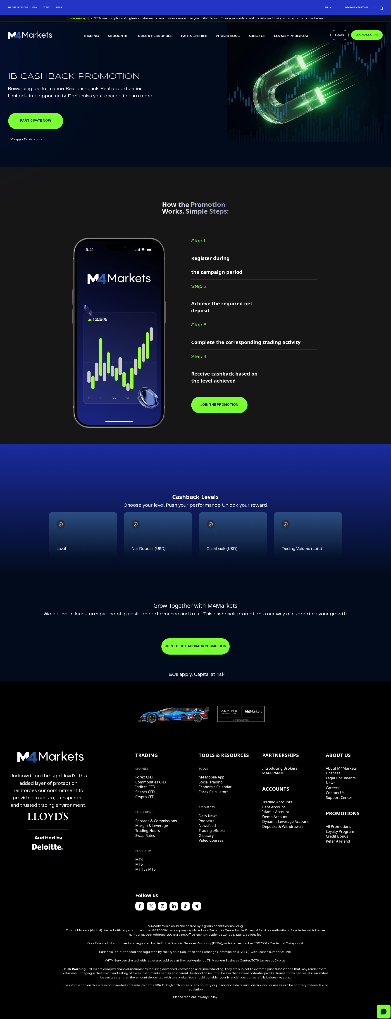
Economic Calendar (215, 786)
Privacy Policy (207, 997)
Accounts (117, 36)
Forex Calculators (214, 791)
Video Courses (211, 840)
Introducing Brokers (279, 768)
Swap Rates (145, 835)
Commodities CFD (150, 782)
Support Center (339, 797)
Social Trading (211, 782)
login (339, 34)
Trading (91, 36)
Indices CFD (145, 786)
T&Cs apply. (179, 674)
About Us (256, 36)
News (330, 782)
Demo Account (275, 816)
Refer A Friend (338, 841)
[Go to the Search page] (381, 7)
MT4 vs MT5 (145, 869)
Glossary (206, 835)
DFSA (59, 8)
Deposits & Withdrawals (282, 826)
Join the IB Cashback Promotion (195, 646)
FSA (34, 8)
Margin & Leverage (151, 825)
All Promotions (338, 826)
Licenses (333, 773)
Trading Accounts (277, 802)
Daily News (208, 815)
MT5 (139, 864)
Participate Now (35, 120)
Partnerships (194, 36)
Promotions (228, 36)
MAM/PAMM (273, 773)
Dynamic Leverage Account (285, 821)
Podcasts (206, 820)
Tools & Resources (154, 36)
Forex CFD (144, 777)
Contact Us (335, 792)
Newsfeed (207, 825)
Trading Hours (147, 830)
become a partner (356, 8)
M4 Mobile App (211, 777)
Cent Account (273, 807)
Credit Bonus (337, 836)
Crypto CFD (145, 796)
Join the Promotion (219, 404)
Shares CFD (145, 791)
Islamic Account (275, 811)
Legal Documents (341, 778)
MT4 (139, 859)
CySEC (46, 8)
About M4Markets (341, 768)
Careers (332, 787)
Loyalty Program (291, 36)
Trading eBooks (212, 830)
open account (367, 34)
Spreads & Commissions (156, 820)
